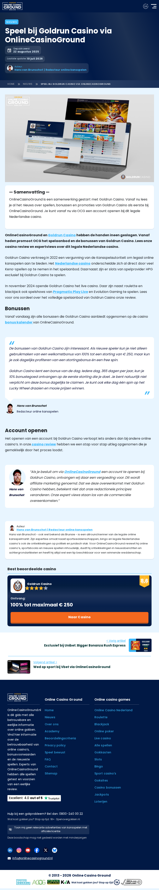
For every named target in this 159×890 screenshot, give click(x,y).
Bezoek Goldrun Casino (116, 19)
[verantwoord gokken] (145, 6)
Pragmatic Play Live (70, 291)
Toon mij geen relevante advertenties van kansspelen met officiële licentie (50, 829)
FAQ (48, 759)
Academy (52, 731)
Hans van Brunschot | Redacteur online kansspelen (55, 530)
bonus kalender (19, 322)
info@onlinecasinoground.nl (32, 858)
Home (11, 84)
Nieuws (11, 22)
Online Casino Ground (91, 875)
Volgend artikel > (45, 662)
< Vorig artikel (116, 641)
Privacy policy (55, 745)
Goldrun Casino (62, 235)
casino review (43, 444)
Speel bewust (55, 752)
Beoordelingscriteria (60, 738)
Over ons (52, 724)
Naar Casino (79, 617)
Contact (51, 766)
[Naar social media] (10, 850)
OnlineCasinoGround (82, 471)
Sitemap (51, 773)
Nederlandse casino (72, 263)
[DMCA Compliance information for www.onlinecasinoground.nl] (132, 881)
